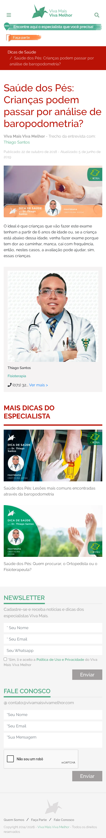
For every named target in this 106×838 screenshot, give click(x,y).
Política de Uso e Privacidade (60, 660)
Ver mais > (38, 385)
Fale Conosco (64, 820)
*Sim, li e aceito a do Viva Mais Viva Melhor (50, 662)
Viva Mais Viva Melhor (53, 827)
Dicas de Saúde (22, 52)
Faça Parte (39, 820)
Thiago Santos (17, 142)
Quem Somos (14, 820)
